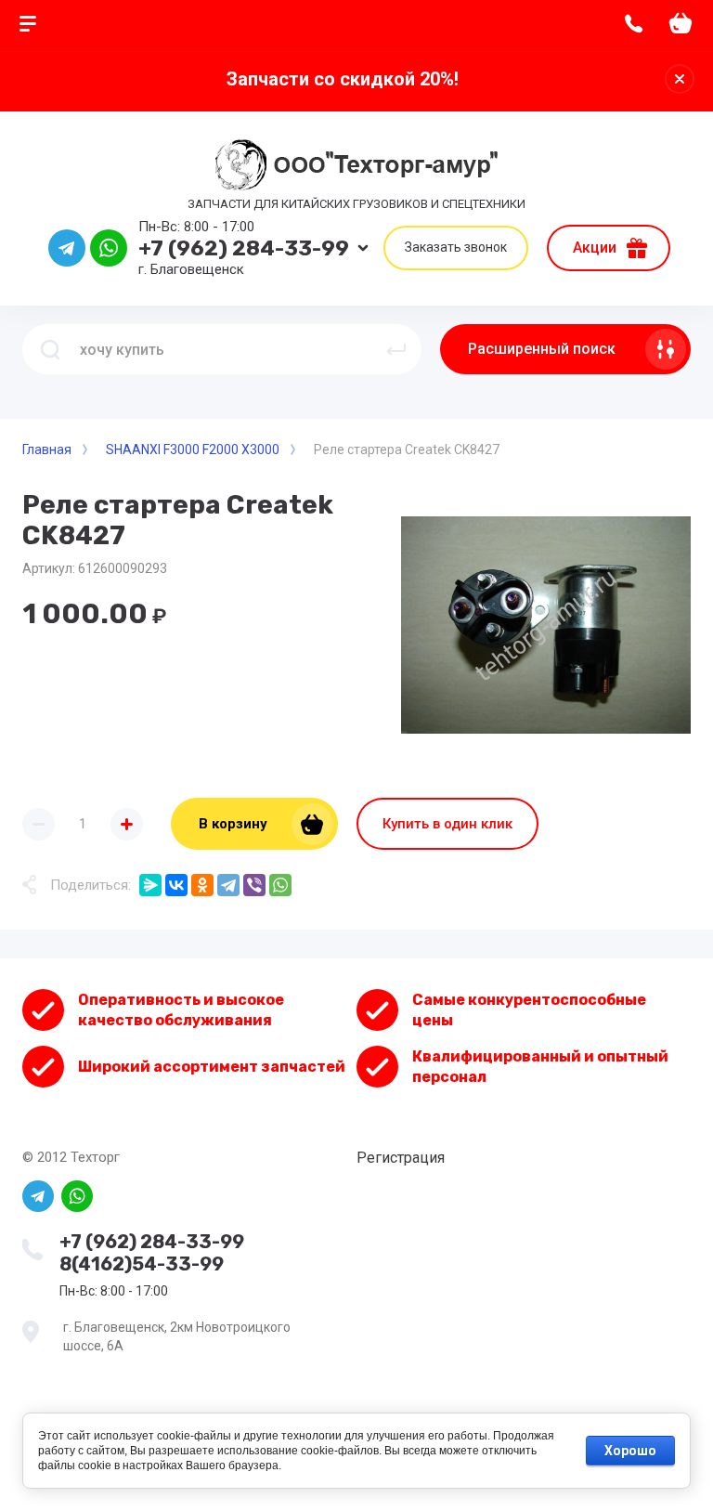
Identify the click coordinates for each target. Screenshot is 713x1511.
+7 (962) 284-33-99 (243, 248)
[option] (546, 625)
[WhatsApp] (280, 885)
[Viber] (254, 885)
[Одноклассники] (202, 885)
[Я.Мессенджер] (150, 885)
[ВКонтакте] (176, 885)
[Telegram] (228, 885)
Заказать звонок (456, 247)
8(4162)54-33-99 (141, 1264)
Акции (594, 247)
